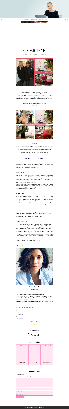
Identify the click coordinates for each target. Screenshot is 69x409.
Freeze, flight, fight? (47, 362)
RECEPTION (46, 19)
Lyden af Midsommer (21, 362)
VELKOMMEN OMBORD (25, 19)
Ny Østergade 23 (31, 175)
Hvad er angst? (34, 362)
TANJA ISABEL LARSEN (34, 286)
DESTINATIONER (34, 19)
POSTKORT (41, 19)
